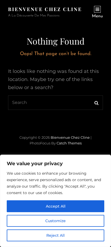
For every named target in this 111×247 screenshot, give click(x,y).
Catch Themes (69, 143)
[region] (55, 201)
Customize (55, 220)
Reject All (55, 235)
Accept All (55, 206)
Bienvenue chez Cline (45, 9)
